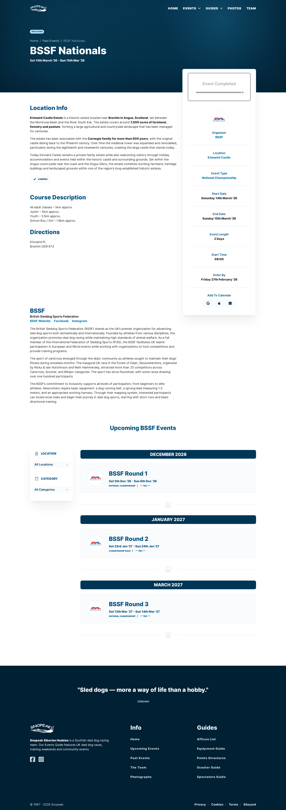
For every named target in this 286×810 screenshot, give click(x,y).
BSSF (219, 137)
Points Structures (211, 758)
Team (251, 8)
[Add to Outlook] (230, 303)
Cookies (217, 804)
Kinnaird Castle (219, 157)
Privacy (200, 804)
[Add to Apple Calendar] (219, 303)
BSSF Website (40, 321)
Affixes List (206, 739)
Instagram (79, 321)
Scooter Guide (208, 767)
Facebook (61, 321)
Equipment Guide (211, 748)
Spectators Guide (211, 777)
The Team (138, 767)
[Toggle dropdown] (199, 8)
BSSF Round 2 (128, 538)
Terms (233, 804)
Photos (234, 8)
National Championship (219, 178)
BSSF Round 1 (128, 473)
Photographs (141, 777)
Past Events (51, 40)
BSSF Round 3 (128, 604)
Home (173, 8)
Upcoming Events (144, 748)
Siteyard (249, 804)
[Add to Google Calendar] (208, 303)
